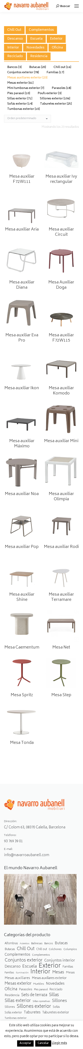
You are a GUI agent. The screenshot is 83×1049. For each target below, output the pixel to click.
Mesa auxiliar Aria (22, 229)
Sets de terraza (34, 995)
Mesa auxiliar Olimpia (61, 497)
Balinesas (37, 943)
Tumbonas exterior (23, 109)
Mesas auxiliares (17, 978)
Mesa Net (61, 647)
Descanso (15, 39)
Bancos (14, 67)
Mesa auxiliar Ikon (21, 388)
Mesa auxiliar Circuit (61, 232)
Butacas (37, 67)
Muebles (38, 984)
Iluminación (22, 973)
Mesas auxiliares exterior (27, 77)
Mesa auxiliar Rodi (61, 547)
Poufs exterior (50, 93)
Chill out (62, 67)
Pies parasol (18, 93)
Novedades (35, 47)
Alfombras (11, 943)
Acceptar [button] (25, 1043)
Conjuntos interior (59, 960)
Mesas (58, 972)
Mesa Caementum (21, 647)
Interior (13, 47)
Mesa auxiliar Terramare (61, 597)
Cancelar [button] (43, 1043)
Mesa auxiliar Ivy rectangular (61, 179)
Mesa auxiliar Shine (21, 597)
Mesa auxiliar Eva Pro (21, 338)
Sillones (59, 1001)
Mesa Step (61, 695)
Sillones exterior (55, 98)
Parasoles (61, 88)
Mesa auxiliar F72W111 (21, 179)
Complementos (41, 30)
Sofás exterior (20, 103)
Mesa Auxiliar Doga (61, 285)
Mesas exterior (20, 82)
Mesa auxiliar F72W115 (61, 338)
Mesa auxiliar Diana (21, 285)
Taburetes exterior (56, 103)
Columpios (70, 949)
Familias (55, 72)
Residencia (38, 56)
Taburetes (32, 1012)
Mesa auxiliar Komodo (61, 391)
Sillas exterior (19, 98)
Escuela (36, 39)
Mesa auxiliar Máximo (21, 444)
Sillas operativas (41, 1001)
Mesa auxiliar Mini (61, 441)
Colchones (55, 949)
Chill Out (14, 30)
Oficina (57, 47)
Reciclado (15, 56)
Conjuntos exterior (23, 72)
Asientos (24, 944)
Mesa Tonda (22, 742)
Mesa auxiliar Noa (22, 494)
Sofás (56, 1007)
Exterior (56, 39)
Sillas (54, 995)
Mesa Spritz (22, 695)
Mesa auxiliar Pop (22, 547)
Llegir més (59, 1043)
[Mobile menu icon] (76, 6)
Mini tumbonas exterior (25, 88)
